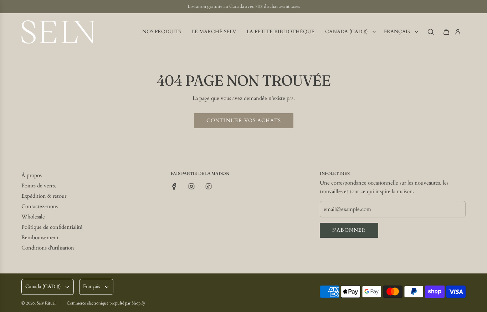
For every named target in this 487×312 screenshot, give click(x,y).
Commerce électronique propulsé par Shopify (106, 303)
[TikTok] (208, 186)
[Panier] (446, 32)
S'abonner (349, 230)
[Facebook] (174, 186)
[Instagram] (191, 186)
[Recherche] (431, 32)
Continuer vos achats (243, 120)
